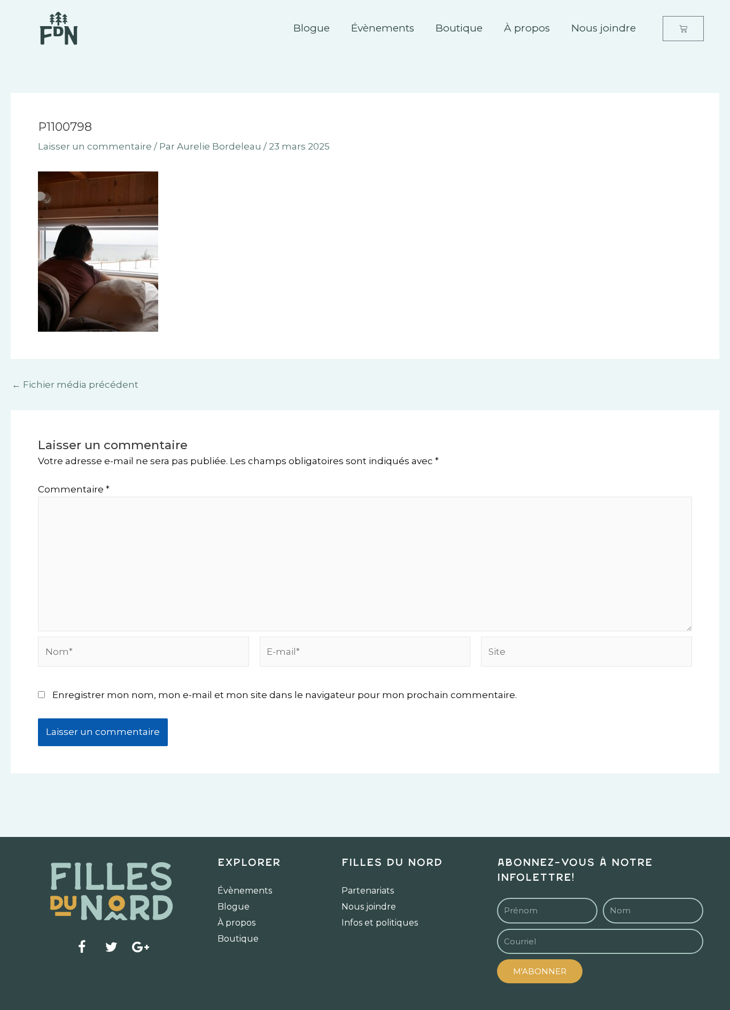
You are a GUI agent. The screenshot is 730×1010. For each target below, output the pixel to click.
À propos (527, 28)
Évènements (382, 28)
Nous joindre (603, 28)
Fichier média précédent (75, 384)
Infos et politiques (379, 923)
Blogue (311, 28)
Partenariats (367, 891)
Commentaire (74, 489)
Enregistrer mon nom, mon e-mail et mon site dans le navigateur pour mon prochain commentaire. (284, 695)
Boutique (459, 28)
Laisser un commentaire (95, 146)
